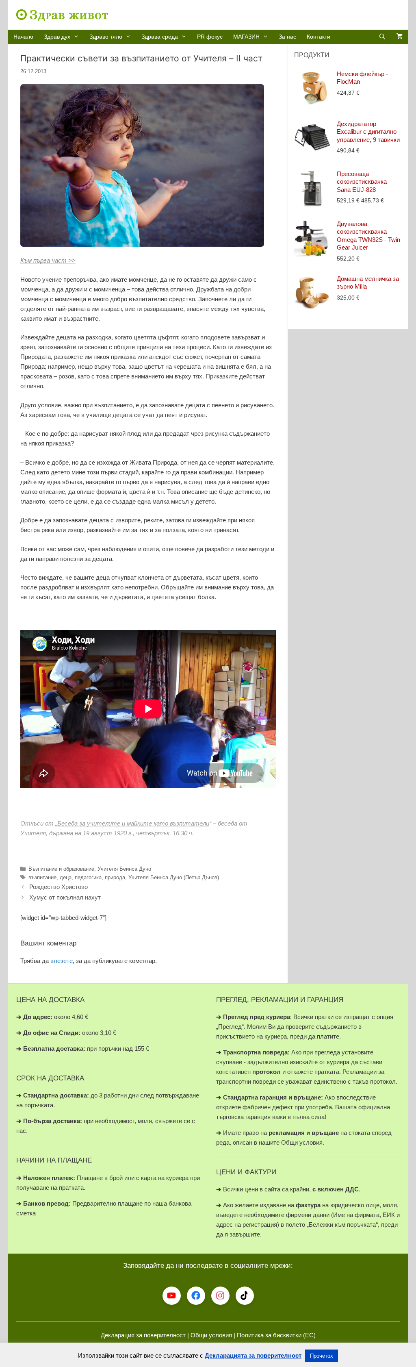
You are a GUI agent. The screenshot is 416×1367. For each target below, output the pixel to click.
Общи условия (211, 1335)
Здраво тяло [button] (105, 36)
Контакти (318, 36)
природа (115, 877)
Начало (23, 36)
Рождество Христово (58, 886)
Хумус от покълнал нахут (65, 897)
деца (66, 877)
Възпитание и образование (61, 869)
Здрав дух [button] (57, 36)
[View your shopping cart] (399, 37)
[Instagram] (220, 1296)
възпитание (42, 877)
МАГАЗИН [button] (246, 36)
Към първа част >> (48, 260)
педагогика (88, 877)
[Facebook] (196, 1296)
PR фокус (210, 36)
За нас (287, 36)
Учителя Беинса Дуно (124, 869)
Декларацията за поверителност (253, 1355)
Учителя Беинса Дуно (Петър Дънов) (173, 877)
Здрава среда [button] (159, 36)
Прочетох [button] (321, 1356)
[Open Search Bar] (382, 37)
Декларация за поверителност (143, 1335)
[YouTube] (171, 1296)
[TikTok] (245, 1296)
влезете (61, 960)
